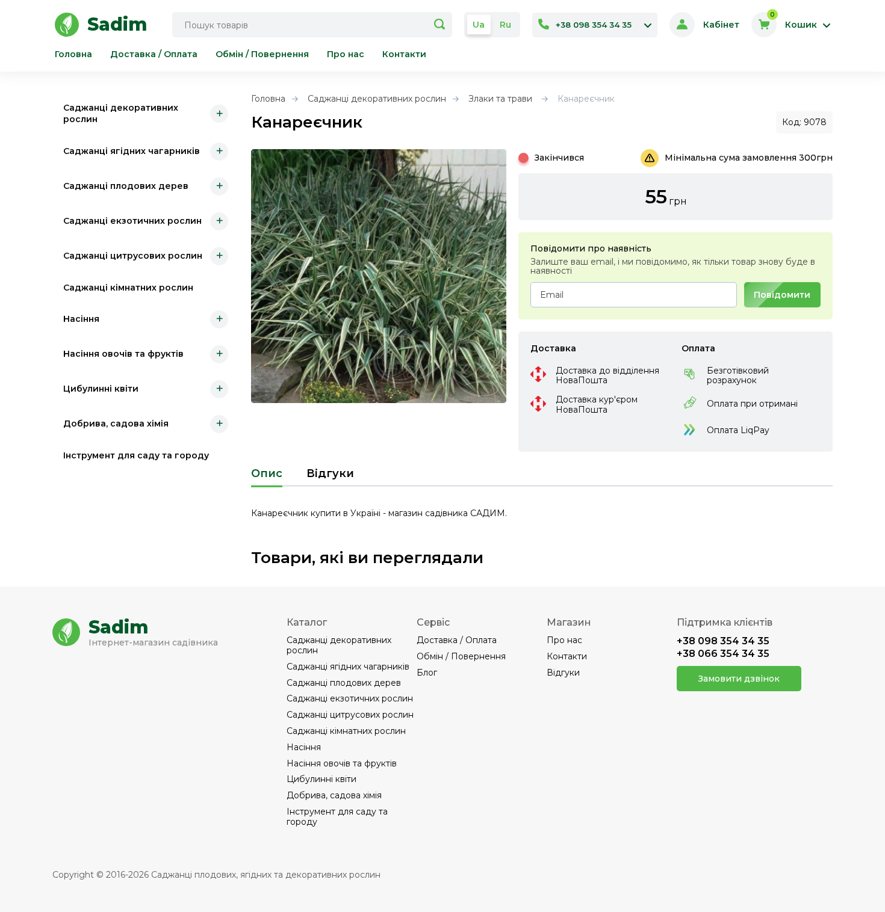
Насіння (81, 318)
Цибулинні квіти (100, 388)
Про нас (345, 54)
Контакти (404, 54)
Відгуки (330, 473)
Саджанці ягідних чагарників (131, 151)
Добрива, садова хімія (116, 423)
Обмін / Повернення (262, 54)
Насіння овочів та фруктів (123, 353)
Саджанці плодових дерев (125, 185)
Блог (427, 673)
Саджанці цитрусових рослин (132, 255)
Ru (505, 24)
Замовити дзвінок (739, 678)
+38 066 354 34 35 (723, 653)
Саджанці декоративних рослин (120, 113)
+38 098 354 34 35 (723, 641)
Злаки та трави (500, 98)
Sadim (118, 627)
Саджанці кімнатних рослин (128, 287)
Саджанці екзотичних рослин (132, 220)
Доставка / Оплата (153, 54)
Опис (266, 473)
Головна (73, 54)
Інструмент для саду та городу (136, 455)
